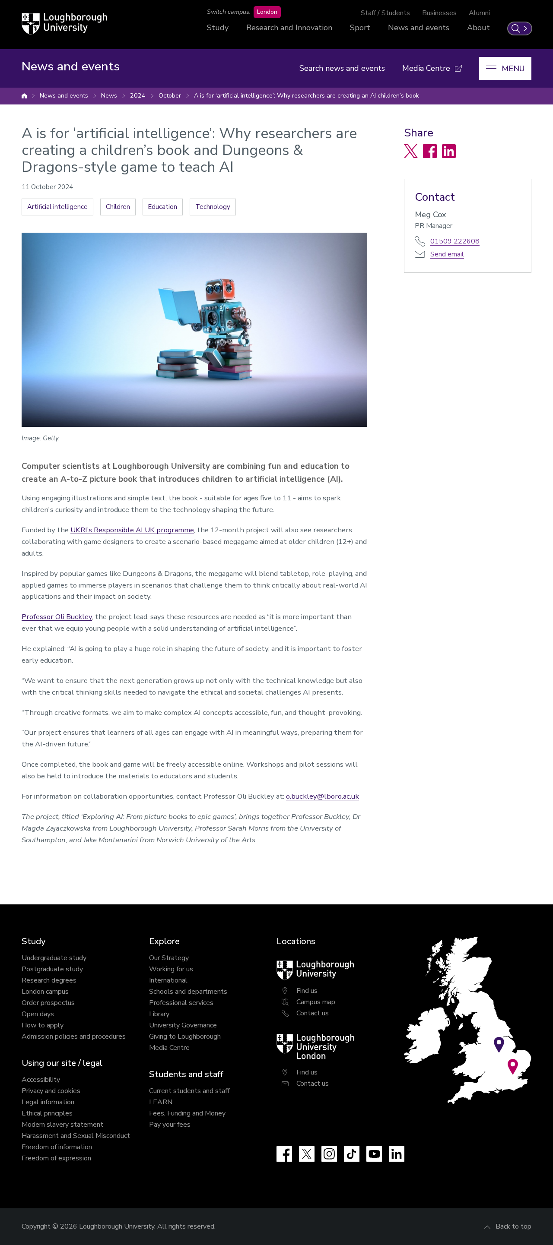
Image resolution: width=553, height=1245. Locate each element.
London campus (45, 991)
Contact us (312, 1013)
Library (159, 1014)
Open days (38, 1014)
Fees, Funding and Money (187, 1113)
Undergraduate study (54, 958)
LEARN (160, 1102)
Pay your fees (170, 1124)
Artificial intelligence (57, 206)
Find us (307, 990)
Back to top (513, 1226)
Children (118, 206)
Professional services (181, 1003)
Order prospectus (48, 1003)
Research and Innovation (289, 27)
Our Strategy (169, 958)
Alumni (479, 13)
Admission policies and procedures (74, 1036)
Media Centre (169, 1047)
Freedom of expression (56, 1158)
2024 (138, 96)
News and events (418, 27)
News (109, 96)
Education (162, 206)
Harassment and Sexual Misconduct (76, 1136)
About (478, 27)
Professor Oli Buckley (57, 617)
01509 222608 (455, 241)
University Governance (183, 1025)
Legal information (48, 1102)
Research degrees (49, 980)
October (170, 96)
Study (218, 27)
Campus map (315, 1002)
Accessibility (41, 1079)
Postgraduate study (52, 969)
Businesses (439, 13)
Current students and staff (189, 1091)
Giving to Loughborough (185, 1036)
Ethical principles (47, 1113)
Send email (447, 254)
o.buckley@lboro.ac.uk (322, 796)
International (168, 980)
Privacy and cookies (51, 1091)
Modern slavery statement (62, 1124)
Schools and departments (188, 991)
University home (24, 95)
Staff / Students (385, 13)
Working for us (171, 969)
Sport (360, 27)
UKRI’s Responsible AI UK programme (132, 530)
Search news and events (342, 68)
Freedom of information (57, 1147)
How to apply (43, 1025)
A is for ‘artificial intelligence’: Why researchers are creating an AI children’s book (306, 96)
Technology (212, 206)
